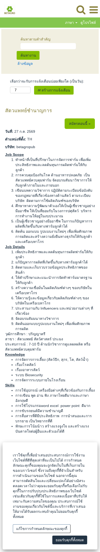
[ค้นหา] (80, 10)
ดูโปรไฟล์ (88, 23)
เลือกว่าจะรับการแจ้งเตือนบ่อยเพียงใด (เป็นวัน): (47, 81)
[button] (93, 10)
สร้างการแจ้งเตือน (55, 90)
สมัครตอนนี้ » (80, 123)
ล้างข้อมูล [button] (25, 64)
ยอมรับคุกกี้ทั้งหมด (70, 540)
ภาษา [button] (70, 23)
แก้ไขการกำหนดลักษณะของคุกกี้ (41, 529)
